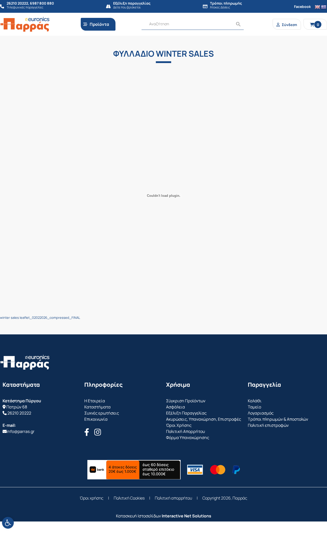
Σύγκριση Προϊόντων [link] (185, 401)
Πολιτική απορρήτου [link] (173, 498)
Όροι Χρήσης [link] (179, 425)
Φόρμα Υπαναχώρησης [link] (187, 437)
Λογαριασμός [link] (261, 413)
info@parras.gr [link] (20, 431)
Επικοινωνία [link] (96, 419)
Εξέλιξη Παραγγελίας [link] (186, 413)
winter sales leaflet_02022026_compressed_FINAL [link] (40, 317)
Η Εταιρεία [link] (94, 401)
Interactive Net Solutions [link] (186, 516)
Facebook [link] (302, 6)
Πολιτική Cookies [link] (129, 498)
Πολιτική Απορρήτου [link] (185, 431)
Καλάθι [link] (255, 401)
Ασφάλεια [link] (175, 407)
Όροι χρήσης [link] (91, 498)
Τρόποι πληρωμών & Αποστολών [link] (278, 419)
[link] (8, 523)
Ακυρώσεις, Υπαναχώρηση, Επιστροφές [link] (203, 419)
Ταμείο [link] (254, 407)
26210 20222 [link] (19, 413)
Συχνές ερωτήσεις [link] (101, 413)
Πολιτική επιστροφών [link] (268, 425)
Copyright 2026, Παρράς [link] (224, 498)
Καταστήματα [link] (97, 407)
